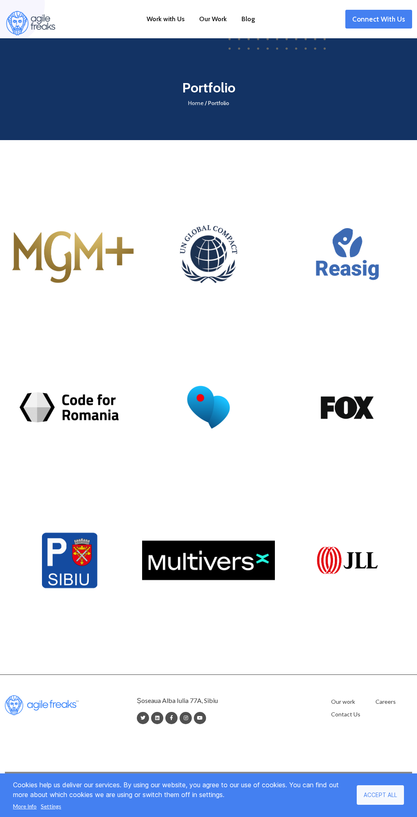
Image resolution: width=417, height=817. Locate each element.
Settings (51, 806)
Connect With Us (378, 20)
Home (196, 103)
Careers (385, 701)
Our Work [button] (213, 19)
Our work (343, 701)
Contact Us (345, 714)
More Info (25, 806)
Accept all (380, 795)
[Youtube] (200, 718)
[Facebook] (171, 718)
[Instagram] (186, 718)
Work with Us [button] (165, 19)
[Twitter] (142, 718)
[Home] (30, 19)
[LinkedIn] (157, 718)
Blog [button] (248, 19)
